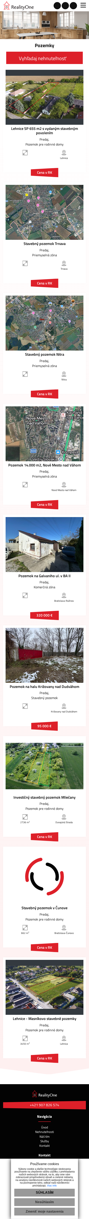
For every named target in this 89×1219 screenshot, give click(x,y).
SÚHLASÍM (44, 1192)
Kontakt (44, 1145)
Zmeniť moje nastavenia (45, 1211)
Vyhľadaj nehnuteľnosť (42, 58)
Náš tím (45, 1136)
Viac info (52, 1185)
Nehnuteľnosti (44, 1131)
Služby (44, 1141)
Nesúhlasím (44, 1202)
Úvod (44, 1127)
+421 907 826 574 (44, 1105)
